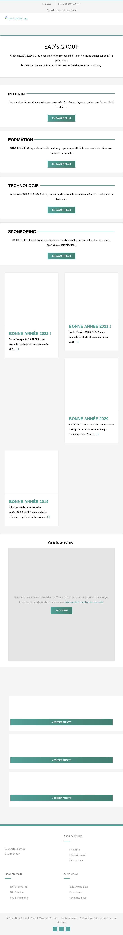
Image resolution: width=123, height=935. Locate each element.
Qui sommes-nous (78, 887)
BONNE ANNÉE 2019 (29, 501)
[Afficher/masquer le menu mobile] (117, 20)
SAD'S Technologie (20, 897)
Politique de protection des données (84, 602)
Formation (74, 849)
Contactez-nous (77, 897)
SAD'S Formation (19, 887)
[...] (17, 349)
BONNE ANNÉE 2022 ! (30, 333)
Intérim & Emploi (77, 855)
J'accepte (61, 610)
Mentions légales (69, 918)
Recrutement (76, 892)
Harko (63, 922)
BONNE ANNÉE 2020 (88, 418)
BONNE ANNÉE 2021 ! (90, 326)
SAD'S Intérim (17, 892)
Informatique (76, 860)
